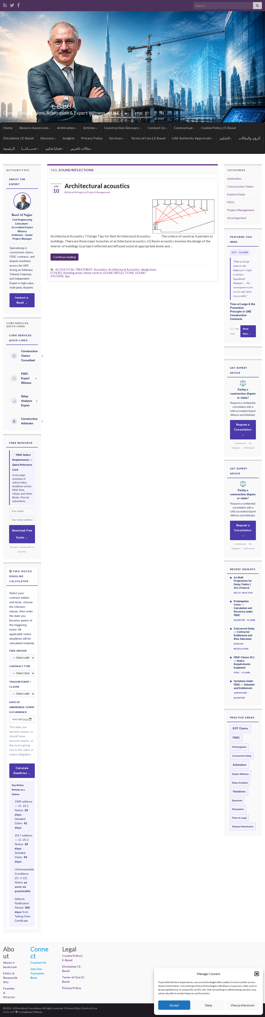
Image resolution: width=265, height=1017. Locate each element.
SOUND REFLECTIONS (118, 273)
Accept (174, 1005)
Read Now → (247, 331)
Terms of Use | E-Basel (148, 138)
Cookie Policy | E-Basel (218, 128)
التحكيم (225, 138)
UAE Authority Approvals (192, 138)
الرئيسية (9, 148)
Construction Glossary (122, 128)
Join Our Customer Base (37, 973)
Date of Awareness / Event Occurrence (22, 707)
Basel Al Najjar (76, 192)
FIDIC (231, 202)
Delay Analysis (240, 782)
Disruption (238, 809)
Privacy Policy (92, 138)
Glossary (47, 138)
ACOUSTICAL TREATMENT (74, 269)
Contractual (183, 128)
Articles (89, 128)
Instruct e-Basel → (22, 300)
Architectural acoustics (97, 185)
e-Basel (61, 106)
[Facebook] (18, 4)
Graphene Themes (31, 1011)
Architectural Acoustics (124, 269)
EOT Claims (240, 728)
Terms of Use (89, 1008)
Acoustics (100, 269)
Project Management (98, 192)
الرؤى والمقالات (249, 138)
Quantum (237, 800)
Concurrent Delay (241, 756)
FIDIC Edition (18, 651)
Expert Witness (240, 774)
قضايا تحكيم (54, 148)
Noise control (93, 273)
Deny (208, 1005)
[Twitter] (12, 4)
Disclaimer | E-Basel (18, 138)
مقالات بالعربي (80, 148)
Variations (239, 791)
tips (67, 276)
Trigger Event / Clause (20, 684)
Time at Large (239, 818)
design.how (148, 269)
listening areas (72, 273)
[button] (257, 974)
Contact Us (157, 128)
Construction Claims (240, 186)
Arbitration (66, 128)
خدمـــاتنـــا (29, 148)
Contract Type (19, 666)
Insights (69, 138)
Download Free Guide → (22, 534)
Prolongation (239, 747)
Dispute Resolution (242, 826)
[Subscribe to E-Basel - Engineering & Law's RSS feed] (5, 4)
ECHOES (56, 273)
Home (8, 128)
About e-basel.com (34, 128)
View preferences (243, 1005)
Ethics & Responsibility (10, 978)
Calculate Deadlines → (21, 771)
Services (116, 138)
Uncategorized (236, 218)
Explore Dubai (236, 194)
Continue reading (64, 257)
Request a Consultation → (243, 429)
